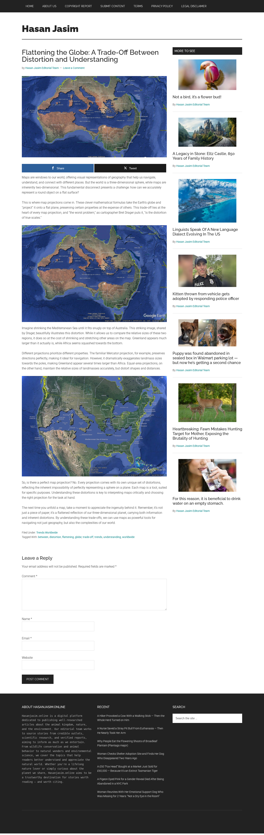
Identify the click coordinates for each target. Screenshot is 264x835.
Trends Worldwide (47, 532)
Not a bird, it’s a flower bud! (197, 97)
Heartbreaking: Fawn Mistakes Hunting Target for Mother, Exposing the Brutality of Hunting (207, 434)
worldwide (128, 537)
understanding (112, 537)
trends (98, 537)
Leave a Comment (74, 67)
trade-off (88, 537)
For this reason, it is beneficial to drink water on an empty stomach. (207, 501)
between (43, 537)
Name (27, 619)
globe (78, 537)
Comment (29, 576)
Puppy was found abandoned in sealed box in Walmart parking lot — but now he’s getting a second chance (207, 358)
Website (27, 657)
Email (27, 638)
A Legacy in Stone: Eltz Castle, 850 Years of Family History (204, 156)
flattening (68, 537)
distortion (55, 537)
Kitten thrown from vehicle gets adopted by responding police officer (206, 296)
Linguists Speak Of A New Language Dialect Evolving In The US (205, 231)
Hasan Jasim (50, 28)
